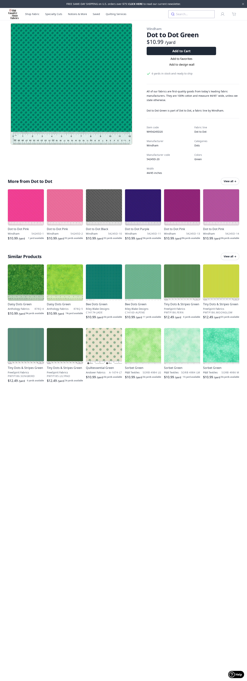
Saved (96, 14)
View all (230, 181)
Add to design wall (181, 65)
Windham (154, 29)
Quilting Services (116, 14)
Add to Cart (181, 51)
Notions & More (77, 14)
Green (198, 159)
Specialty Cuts (53, 14)
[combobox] (191, 14)
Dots (197, 145)
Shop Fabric (32, 14)
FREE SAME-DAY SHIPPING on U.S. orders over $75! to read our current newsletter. (123, 4)
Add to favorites (181, 59)
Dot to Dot (200, 131)
